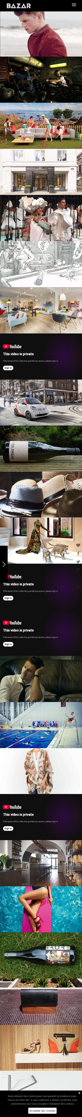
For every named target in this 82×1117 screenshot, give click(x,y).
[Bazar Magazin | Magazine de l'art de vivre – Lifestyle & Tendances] (19, 5)
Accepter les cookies (42, 1110)
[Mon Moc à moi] (41, 587)
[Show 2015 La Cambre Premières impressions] (41, 356)
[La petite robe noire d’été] (41, 633)
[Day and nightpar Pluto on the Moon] (41, 817)
